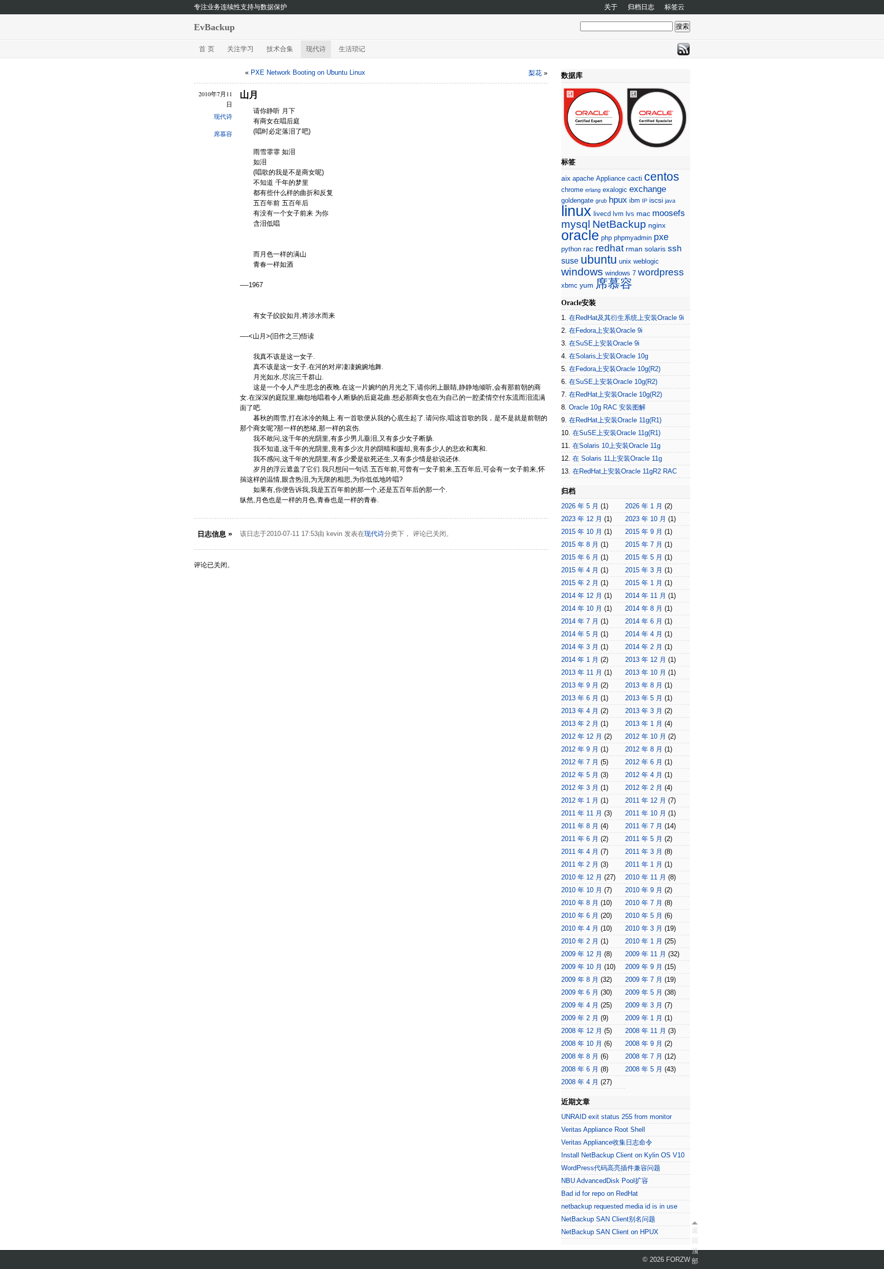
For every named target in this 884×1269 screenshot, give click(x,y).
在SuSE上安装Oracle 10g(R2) (613, 381)
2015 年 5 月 (643, 557)
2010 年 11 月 (645, 877)
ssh (674, 248)
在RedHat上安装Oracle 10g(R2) (615, 394)
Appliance (610, 178)
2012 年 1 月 (580, 800)
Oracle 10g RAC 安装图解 (607, 407)
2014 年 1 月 (580, 659)
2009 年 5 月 (643, 992)
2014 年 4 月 (643, 634)
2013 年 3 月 (643, 711)
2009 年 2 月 (580, 1018)
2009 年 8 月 (580, 979)
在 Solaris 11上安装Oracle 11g (617, 458)
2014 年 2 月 (643, 647)
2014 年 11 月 (645, 595)
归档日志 (641, 7)
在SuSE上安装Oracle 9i (604, 343)
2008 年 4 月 (580, 1082)
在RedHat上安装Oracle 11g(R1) (615, 420)
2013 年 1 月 (643, 723)
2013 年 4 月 (580, 711)
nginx (657, 225)
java (670, 201)
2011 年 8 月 (580, 826)
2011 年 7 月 (643, 826)
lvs (630, 214)
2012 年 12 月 (581, 736)
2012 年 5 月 (580, 775)
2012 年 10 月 (645, 736)
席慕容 (223, 134)
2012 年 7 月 (580, 762)
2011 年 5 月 (643, 839)
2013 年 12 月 (645, 659)
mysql (575, 224)
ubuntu (599, 259)
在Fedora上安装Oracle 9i (606, 330)
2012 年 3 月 (580, 787)
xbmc (569, 285)
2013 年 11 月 (581, 672)
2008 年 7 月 (643, 1056)
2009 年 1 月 (643, 1018)
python (571, 249)
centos (661, 176)
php (606, 238)
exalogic (615, 189)
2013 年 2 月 (580, 723)
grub (601, 201)
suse (570, 260)
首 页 (206, 49)
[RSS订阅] (683, 49)
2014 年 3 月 (580, 647)
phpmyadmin (633, 238)
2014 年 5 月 (580, 634)
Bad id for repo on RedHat (599, 1193)
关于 (610, 7)
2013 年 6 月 (580, 698)
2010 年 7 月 (643, 903)
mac (643, 213)
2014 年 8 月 (643, 608)
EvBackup (214, 27)
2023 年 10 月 (645, 519)
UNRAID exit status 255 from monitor (616, 1117)
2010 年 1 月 (643, 941)
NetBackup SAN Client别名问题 (608, 1219)
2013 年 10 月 (645, 672)
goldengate (577, 200)
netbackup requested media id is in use (619, 1206)
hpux (618, 200)
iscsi (656, 200)
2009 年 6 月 (580, 992)
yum (586, 285)
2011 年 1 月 (643, 864)
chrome (572, 189)
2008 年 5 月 (643, 1069)
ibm (634, 200)
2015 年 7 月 (643, 544)
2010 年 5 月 (643, 915)
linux (576, 210)
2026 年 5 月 (580, 506)
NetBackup (619, 224)
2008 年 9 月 (643, 1043)
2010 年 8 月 (580, 903)
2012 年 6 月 (643, 762)
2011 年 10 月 (645, 813)
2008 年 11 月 (645, 1031)
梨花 (535, 73)
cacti (634, 178)
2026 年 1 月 (643, 506)
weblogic (646, 261)
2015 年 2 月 (580, 583)
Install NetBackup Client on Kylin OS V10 (622, 1155)
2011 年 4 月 (580, 851)
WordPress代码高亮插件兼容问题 (610, 1168)
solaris (655, 249)
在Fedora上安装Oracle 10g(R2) (614, 369)
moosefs (668, 213)
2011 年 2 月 (580, 864)
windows (582, 271)
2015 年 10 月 (581, 531)
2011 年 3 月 (643, 851)
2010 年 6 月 (580, 915)
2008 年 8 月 (580, 1056)
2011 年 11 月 (581, 813)
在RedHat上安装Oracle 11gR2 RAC (624, 471)
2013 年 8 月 (643, 685)
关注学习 (240, 49)
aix (565, 178)
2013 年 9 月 (580, 685)
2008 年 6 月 (580, 1069)
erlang (593, 190)
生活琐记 (352, 49)
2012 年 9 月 (580, 749)
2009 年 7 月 (643, 979)
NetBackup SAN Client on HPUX (609, 1232)
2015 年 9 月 (643, 531)
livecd (602, 214)
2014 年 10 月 (581, 608)
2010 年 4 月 (580, 928)
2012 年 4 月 (643, 775)
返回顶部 (695, 1246)
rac (588, 249)
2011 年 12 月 (645, 800)
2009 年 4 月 (580, 1005)
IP (644, 201)
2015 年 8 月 (580, 544)
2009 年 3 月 (643, 1005)
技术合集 (280, 49)
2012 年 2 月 (643, 787)
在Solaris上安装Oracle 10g (608, 356)
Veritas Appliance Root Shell (603, 1129)
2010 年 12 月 (581, 877)
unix (625, 261)
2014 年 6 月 (643, 621)
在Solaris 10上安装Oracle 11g (616, 445)
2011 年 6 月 (580, 839)
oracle (580, 235)
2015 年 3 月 (643, 570)
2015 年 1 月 (643, 583)
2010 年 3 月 (643, 928)
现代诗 (316, 49)
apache (583, 178)
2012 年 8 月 (643, 749)
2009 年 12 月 (581, 954)
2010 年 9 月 (643, 890)
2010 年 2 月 (580, 941)
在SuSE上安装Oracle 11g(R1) (616, 433)
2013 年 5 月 (643, 698)
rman (634, 249)
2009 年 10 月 (581, 967)
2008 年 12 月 (581, 1031)
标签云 (674, 7)
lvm (618, 214)
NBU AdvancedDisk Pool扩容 (604, 1181)
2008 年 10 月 (581, 1043)
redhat (609, 248)
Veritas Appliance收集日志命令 (606, 1142)
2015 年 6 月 (580, 557)
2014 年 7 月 (580, 621)
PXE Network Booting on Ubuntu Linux (308, 72)
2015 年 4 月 (580, 570)
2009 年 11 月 (645, 954)
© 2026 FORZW (666, 1259)
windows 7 (620, 273)
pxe (661, 237)
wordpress (661, 272)
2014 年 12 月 (581, 595)
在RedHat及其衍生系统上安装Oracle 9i (626, 317)
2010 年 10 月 (581, 890)
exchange (647, 189)
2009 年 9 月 (643, 967)
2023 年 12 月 (581, 519)
